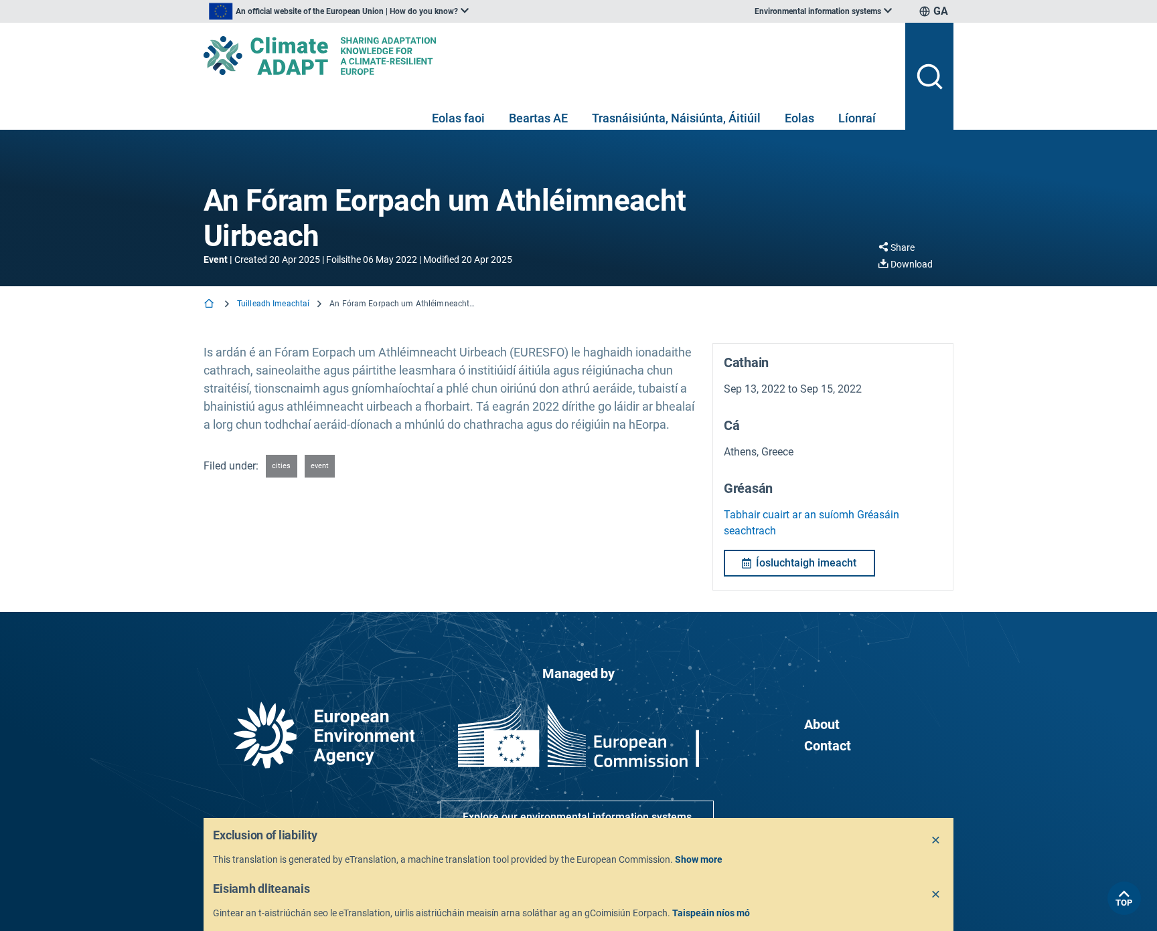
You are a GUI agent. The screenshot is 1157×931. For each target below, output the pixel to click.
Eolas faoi (458, 118)
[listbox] (339, 11)
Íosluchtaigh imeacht (806, 562)
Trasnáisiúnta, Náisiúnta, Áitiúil (676, 118)
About (822, 724)
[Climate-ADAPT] (549, 55)
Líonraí (857, 118)
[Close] (936, 840)
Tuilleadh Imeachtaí (273, 303)
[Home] (210, 305)
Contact (827, 746)
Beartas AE (538, 118)
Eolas (799, 118)
